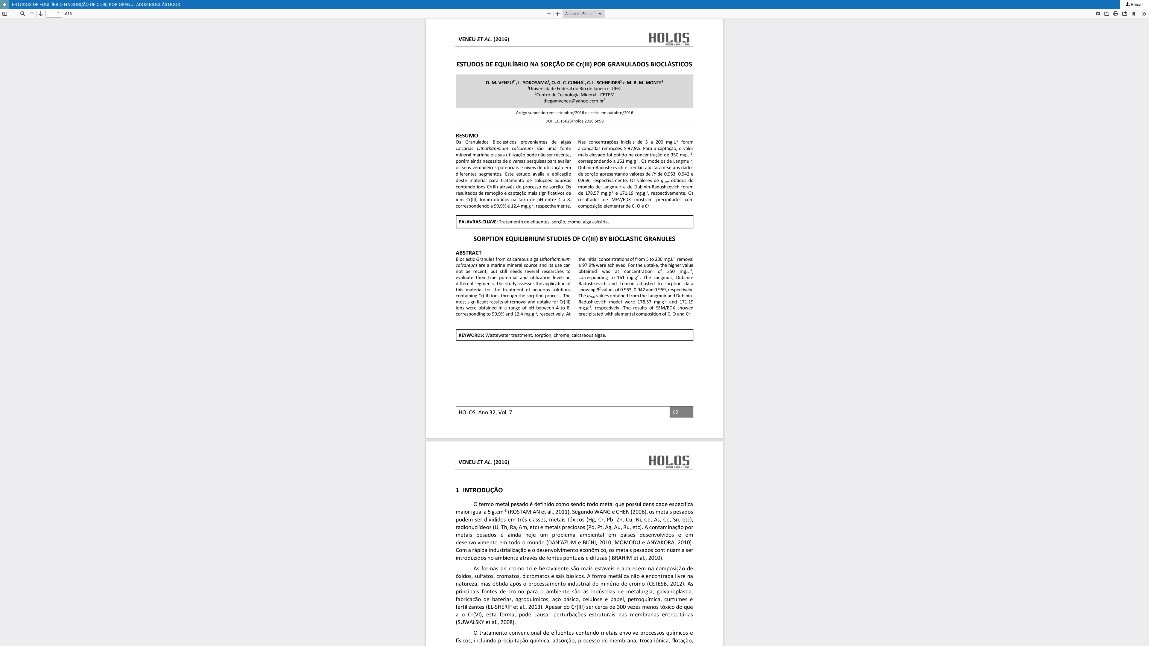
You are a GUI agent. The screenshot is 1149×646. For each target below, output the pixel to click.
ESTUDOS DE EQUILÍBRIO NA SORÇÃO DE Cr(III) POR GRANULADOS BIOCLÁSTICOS (96, 4)
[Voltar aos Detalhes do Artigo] (4, 4)
